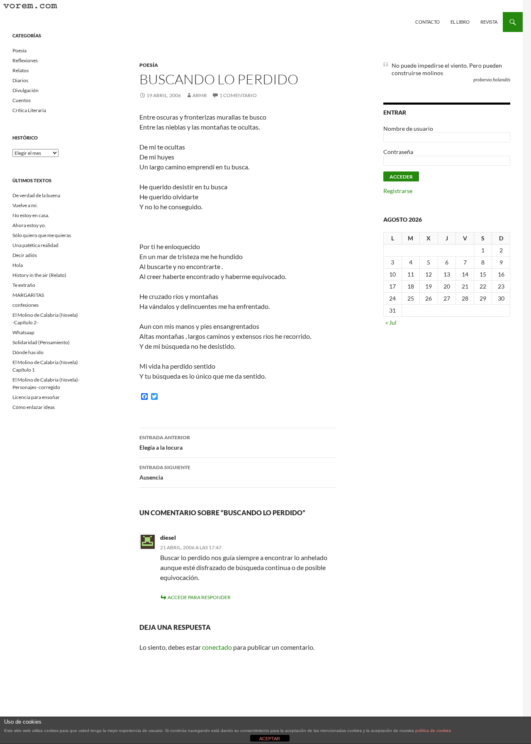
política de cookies (433, 730)
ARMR (199, 95)
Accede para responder (199, 597)
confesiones (25, 305)
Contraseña (398, 151)
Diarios (20, 80)
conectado (217, 647)
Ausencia (164, 472)
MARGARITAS (28, 295)
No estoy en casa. (30, 215)
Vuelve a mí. (25, 205)
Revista (488, 21)
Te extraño (23, 285)
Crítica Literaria (29, 110)
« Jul (391, 322)
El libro (460, 21)
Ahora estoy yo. (29, 225)
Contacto (427, 21)
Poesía (148, 65)
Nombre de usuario (408, 128)
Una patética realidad (35, 245)
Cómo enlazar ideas (33, 407)
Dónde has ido (28, 352)
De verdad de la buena (36, 195)
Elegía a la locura (164, 442)
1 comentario (238, 95)
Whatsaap (23, 332)
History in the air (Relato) (39, 275)
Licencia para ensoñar (36, 397)
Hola (17, 265)
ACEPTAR (269, 738)
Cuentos (21, 100)
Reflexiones (25, 60)
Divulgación (25, 90)
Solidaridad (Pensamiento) (41, 342)
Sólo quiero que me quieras (41, 235)
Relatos (20, 70)
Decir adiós (24, 255)
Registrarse (397, 190)
